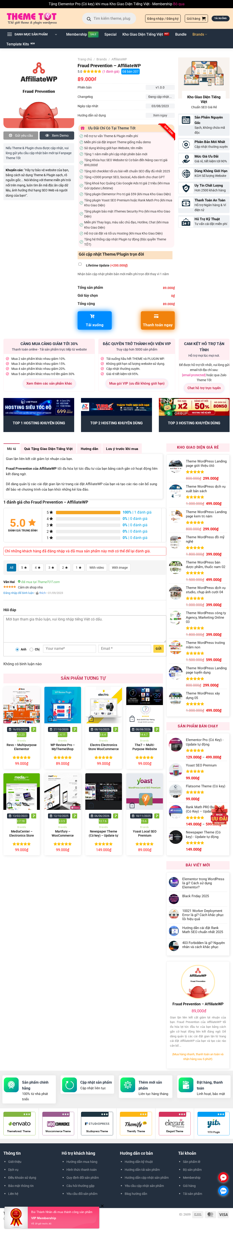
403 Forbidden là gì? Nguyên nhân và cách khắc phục (203, 945)
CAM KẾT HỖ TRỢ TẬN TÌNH (204, 346)
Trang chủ (85, 59)
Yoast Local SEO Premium (145, 834)
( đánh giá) (111, 72)
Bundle (181, 34)
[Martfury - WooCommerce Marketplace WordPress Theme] (62, 791)
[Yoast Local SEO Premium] (144, 791)
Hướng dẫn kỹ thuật (139, 1162)
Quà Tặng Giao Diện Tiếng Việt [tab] (48, 449)
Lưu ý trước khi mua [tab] (122, 449)
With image (120, 567)
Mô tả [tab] (11, 449)
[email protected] (194, 375)
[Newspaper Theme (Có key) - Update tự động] (103, 791)
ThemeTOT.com (62, 1219)
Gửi (158, 648)
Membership (76, 34)
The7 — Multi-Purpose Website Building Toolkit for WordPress (144, 751)
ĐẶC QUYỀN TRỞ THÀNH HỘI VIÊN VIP (137, 343)
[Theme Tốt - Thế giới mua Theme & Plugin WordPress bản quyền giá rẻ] (38, 18)
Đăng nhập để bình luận (18, 593)
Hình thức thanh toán (81, 1169)
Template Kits (17, 44)
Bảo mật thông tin (21, 1186)
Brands (198, 34)
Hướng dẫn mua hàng (81, 1162)
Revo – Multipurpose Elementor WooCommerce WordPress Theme (22, 751)
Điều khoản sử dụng (22, 1177)
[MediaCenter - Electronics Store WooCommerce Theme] (21, 791)
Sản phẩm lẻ (191, 1162)
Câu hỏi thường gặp (80, 1186)
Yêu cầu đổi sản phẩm (81, 1194)
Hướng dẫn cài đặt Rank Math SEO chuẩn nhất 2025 (202, 930)
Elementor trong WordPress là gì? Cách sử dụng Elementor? (203, 883)
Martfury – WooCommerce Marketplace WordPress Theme (62, 838)
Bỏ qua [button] (179, 4)
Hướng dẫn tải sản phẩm (142, 1169)
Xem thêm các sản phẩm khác (49, 383)
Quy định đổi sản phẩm (82, 1177)
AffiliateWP (119, 59)
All (11, 567)
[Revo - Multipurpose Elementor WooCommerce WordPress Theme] (21, 705)
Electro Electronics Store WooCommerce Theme (103, 749)
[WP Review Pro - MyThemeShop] (62, 705)
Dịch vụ (13, 1169)
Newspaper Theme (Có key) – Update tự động (103, 836)
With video (96, 567)
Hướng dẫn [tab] (89, 449)
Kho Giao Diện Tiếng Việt (142, 34)
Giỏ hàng (189, 1186)
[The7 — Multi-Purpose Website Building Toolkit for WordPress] (144, 705)
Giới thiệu (14, 1162)
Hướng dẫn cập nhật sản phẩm (147, 1177)
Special (110, 34)
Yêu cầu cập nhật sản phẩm (144, 1186)
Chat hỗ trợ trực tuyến (204, 388)
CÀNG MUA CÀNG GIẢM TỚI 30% (49, 343)
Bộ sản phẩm (192, 1169)
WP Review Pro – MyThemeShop (63, 747)
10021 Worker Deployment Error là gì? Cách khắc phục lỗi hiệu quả (203, 915)
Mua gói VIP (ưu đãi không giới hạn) (137, 383)
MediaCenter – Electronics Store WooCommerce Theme (21, 838)
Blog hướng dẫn (136, 1194)
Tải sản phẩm (192, 1194)
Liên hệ (13, 1194)
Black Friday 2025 (195, 896)
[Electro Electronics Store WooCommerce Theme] (103, 705)
